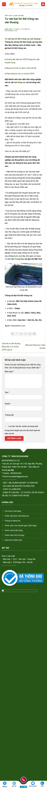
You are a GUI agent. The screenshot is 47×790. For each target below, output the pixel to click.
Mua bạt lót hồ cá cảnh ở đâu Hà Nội (21, 68)
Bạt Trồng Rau (17, 259)
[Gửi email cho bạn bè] (26, 334)
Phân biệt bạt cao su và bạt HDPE (20, 73)
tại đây (11, 470)
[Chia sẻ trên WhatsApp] (13, 334)
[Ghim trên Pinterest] (30, 334)
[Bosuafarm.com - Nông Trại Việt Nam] (23, 4)
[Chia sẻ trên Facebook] (17, 334)
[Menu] (4, 4)
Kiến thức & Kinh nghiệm (14, 15)
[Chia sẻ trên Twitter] (21, 334)
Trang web (9, 415)
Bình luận (9, 372)
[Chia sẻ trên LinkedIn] (34, 334)
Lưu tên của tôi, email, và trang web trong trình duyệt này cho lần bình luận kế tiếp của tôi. (22, 430)
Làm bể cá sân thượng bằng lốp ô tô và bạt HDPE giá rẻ (11, 346)
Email (8, 404)
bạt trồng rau (19, 82)
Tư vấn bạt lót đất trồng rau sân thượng (22, 39)
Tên (7, 392)
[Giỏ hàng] (43, 4)
